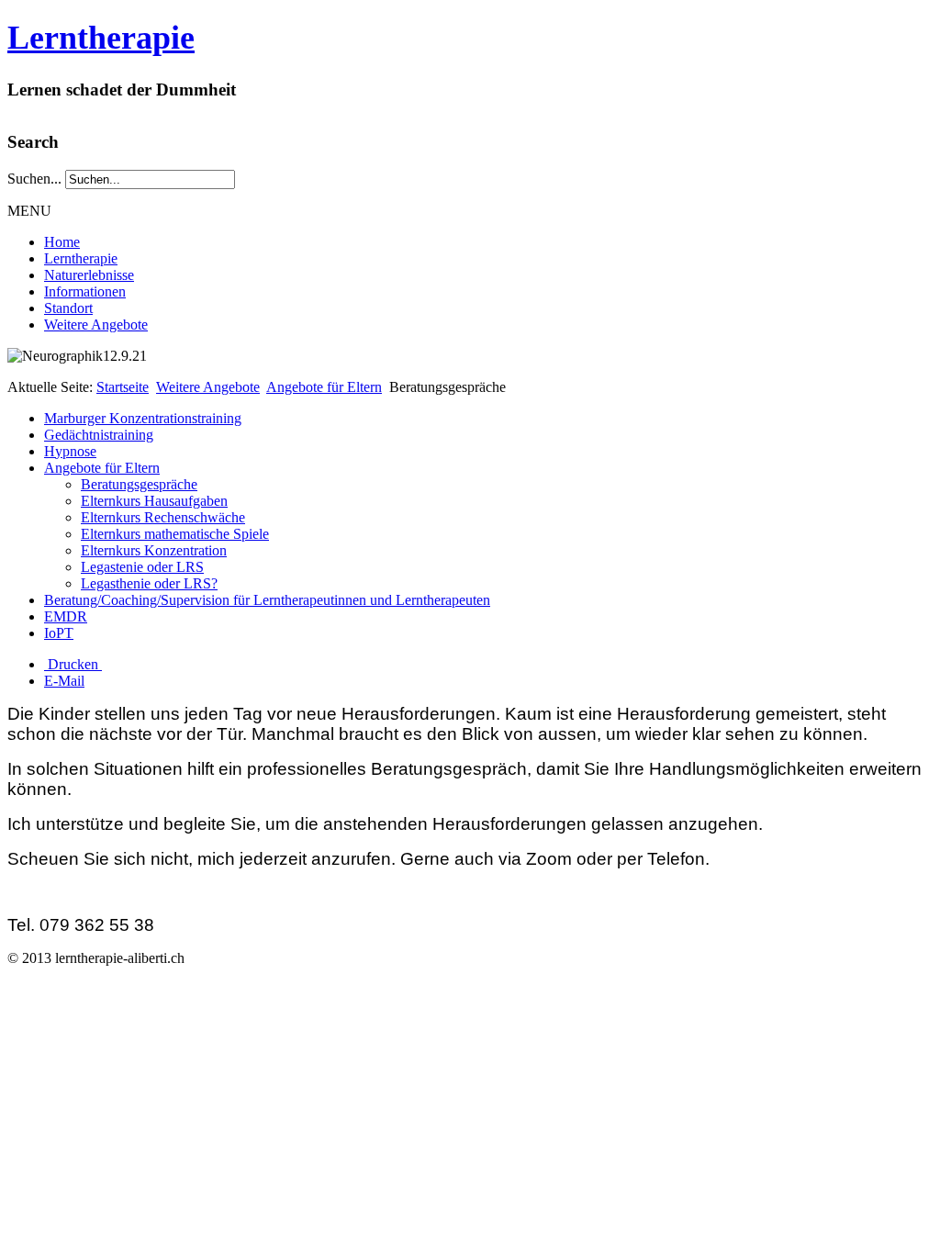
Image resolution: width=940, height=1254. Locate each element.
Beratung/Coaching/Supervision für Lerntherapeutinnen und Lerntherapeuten (267, 600)
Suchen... (34, 178)
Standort (68, 308)
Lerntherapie (101, 37)
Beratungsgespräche (139, 484)
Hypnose (70, 451)
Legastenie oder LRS (142, 567)
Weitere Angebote (96, 324)
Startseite (122, 387)
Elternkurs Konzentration (154, 550)
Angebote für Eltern (324, 387)
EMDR (65, 616)
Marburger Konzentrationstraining (142, 418)
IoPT (58, 633)
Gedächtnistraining (98, 434)
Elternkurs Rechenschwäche (163, 517)
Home (62, 242)
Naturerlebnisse (89, 275)
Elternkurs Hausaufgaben (154, 501)
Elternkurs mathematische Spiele (175, 534)
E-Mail (64, 681)
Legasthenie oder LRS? (149, 583)
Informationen (85, 291)
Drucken (73, 664)
